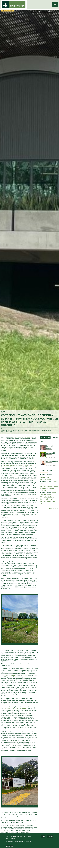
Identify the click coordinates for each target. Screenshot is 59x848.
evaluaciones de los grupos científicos (23, 437)
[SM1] (13, 675)
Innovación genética (8, 465)
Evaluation (5, 429)
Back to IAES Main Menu (8, 10)
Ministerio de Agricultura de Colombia (15, 708)
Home (2, 429)
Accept (43, 836)
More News (54, 508)
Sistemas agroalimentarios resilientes (12, 467)
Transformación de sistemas (23, 465)
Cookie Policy (9, 846)
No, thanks (50, 836)
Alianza (20, 527)
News (10, 429)
